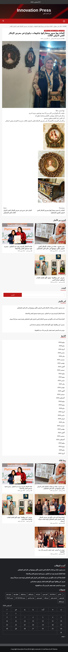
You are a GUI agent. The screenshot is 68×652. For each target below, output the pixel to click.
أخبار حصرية (61, 30)
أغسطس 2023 (60, 439)
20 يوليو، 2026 (54, 523)
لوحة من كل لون (31, 598)
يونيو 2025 (62, 377)
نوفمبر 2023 (61, 429)
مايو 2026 (62, 346)
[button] (64, 21)
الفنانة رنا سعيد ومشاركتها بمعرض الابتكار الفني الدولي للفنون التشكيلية (51, 210)
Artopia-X (62, 512)
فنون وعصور (39, 598)
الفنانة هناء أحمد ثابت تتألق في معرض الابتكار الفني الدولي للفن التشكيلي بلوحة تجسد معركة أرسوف (37, 319)
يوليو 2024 (61, 401)
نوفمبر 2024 (61, 387)
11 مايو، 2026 (54, 282)
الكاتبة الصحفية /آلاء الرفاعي (57, 38)
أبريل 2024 (61, 411)
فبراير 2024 (61, 418)
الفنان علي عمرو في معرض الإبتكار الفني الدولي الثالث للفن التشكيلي (17, 210)
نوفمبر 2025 (61, 363)
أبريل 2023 (61, 453)
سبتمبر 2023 (61, 436)
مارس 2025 (61, 380)
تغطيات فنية (16, 594)
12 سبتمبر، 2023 (45, 38)
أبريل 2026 (61, 349)
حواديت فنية (8, 594)
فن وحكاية (46, 598)
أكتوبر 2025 (61, 366)
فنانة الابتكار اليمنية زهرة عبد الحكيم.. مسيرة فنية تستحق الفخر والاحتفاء (45, 313)
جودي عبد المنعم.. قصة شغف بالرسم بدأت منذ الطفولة (50, 330)
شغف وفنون (61, 598)
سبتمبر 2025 (61, 370)
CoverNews (45, 649)
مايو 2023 (62, 450)
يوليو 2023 (61, 443)
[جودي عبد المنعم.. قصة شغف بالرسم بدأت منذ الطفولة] (50, 537)
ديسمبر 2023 (61, 425)
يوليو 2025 (61, 373)
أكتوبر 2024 (61, 391)
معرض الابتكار (47, 30)
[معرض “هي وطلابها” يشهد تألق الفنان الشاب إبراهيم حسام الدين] (50, 264)
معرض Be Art (10, 598)
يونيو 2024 (62, 405)
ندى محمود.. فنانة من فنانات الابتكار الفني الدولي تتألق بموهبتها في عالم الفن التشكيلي (41, 308)
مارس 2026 (61, 352)
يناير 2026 (62, 356)
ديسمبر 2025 (61, 359)
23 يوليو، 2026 (54, 250)
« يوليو (63, 636)
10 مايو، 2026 (54, 554)
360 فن (59, 594)
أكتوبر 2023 (61, 432)
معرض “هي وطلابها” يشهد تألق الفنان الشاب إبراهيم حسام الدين (47, 324)
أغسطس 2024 (60, 398)
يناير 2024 (62, 422)
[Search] (3, 20)
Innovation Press (34, 10)
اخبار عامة (38, 594)
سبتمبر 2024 (61, 394)
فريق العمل (61, 250)
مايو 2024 (62, 408)
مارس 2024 (61, 415)
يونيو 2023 (62, 446)
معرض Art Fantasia (20, 598)
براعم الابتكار (30, 594)
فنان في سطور (55, 30)
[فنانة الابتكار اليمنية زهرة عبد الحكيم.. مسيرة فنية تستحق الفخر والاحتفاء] (17, 233)
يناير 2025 (62, 384)
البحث (63, 288)
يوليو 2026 (61, 342)
